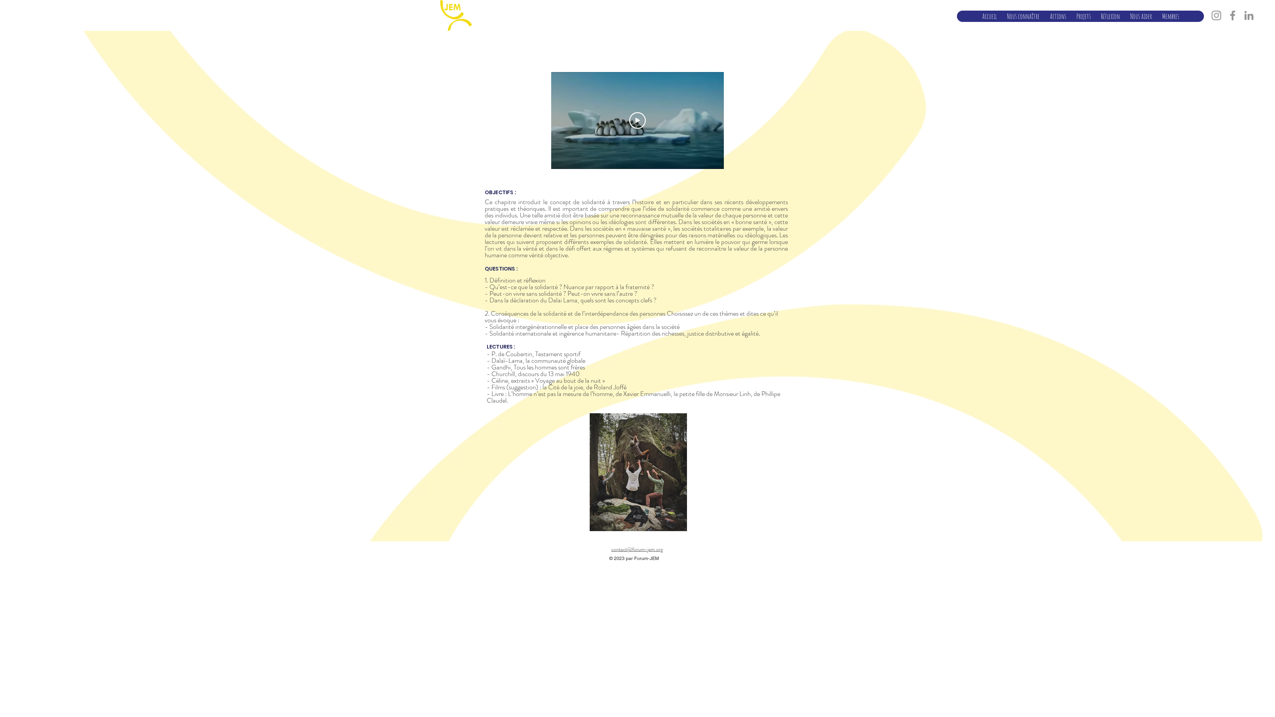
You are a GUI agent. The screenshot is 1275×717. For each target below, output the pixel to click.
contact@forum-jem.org (637, 549)
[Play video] (637, 120)
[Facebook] (1232, 15)
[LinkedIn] (1248, 15)
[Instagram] (1216, 15)
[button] (1023, 16)
